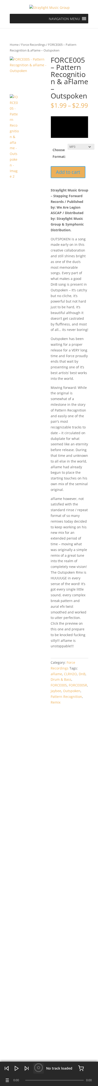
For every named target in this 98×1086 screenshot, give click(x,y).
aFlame (56, 674)
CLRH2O (70, 674)
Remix (55, 702)
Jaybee (56, 691)
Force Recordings (33, 44)
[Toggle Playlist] (6, 1080)
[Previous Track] (6, 1068)
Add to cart (68, 172)
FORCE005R (78, 685)
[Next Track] (26, 1068)
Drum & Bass (61, 679)
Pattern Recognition (66, 696)
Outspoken (71, 691)
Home (14, 44)
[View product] (38, 1068)
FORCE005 (59, 685)
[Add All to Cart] (81, 1068)
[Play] (16, 1068)
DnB (82, 674)
